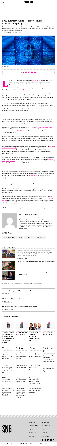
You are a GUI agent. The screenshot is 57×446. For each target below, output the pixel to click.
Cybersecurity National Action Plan (17, 89)
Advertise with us (47, 425)
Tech (20, 237)
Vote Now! (43, 444)
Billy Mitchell (7, 32)
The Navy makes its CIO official (21, 333)
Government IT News (10, 237)
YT (53, 440)
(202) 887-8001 (45, 436)
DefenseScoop (33, 425)
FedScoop (32, 422)
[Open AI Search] (5, 2)
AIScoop (31, 440)
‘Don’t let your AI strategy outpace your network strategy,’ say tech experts (34, 336)
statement (33, 175)
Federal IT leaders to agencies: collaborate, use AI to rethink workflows (19, 291)
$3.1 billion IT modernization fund (43, 127)
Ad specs (44, 429)
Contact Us (45, 433)
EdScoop (31, 436)
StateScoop (32, 433)
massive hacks (36, 80)
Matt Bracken (23, 274)
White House (41, 237)
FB (42, 440)
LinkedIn (48, 440)
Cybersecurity (29, 237)
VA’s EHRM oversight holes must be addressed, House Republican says (34, 250)
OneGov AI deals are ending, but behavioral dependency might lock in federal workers (36, 262)
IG (50, 440)
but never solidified (16, 130)
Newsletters (45, 422)
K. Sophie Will (23, 258)
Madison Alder (8, 309)
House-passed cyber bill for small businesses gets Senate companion (33, 272)
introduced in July (15, 189)
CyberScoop (33, 429)
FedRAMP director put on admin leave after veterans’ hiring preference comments (22, 283)
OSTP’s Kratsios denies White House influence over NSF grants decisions (19, 306)
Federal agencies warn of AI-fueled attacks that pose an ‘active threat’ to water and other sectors (8, 337)
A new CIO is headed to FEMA (48, 333)
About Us (5, 436)
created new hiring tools (17, 208)
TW (45, 440)
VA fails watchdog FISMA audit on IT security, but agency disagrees (18, 298)
